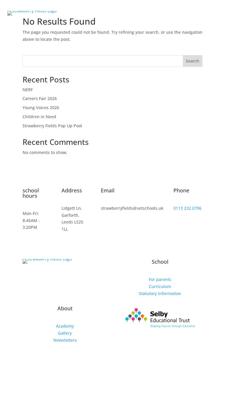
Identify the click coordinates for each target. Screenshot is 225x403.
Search (192, 61)
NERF (28, 89)
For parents (160, 279)
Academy (65, 326)
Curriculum (160, 286)
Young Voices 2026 (41, 107)
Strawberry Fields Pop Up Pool (52, 125)
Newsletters (65, 340)
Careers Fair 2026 (40, 98)
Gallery (65, 333)
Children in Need (39, 116)
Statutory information (160, 293)
